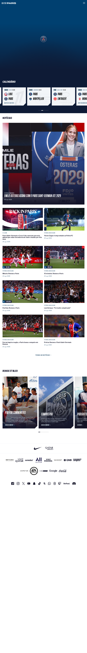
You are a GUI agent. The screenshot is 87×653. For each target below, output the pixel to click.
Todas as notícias (42, 355)
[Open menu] (84, 3)
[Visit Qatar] (19, 460)
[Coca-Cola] (63, 471)
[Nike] (38, 448)
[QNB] (68, 460)
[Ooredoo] (29, 460)
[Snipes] (77, 460)
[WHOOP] (58, 460)
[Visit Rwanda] (48, 460)
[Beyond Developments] (10, 460)
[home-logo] (9, 3)
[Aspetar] (24, 471)
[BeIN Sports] (44, 471)
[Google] (53, 471)
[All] (39, 460)
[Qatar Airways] (49, 448)
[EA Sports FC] (34, 471)
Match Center (9, 103)
